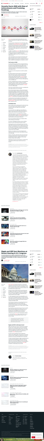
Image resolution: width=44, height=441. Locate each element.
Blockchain (3, 420)
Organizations (11, 417)
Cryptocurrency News (21, 150)
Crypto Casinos (27, 3)
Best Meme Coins (18, 424)
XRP (12, 284)
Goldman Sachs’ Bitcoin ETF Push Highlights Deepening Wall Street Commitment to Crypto (18, 218)
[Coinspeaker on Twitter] (37, 0)
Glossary (10, 423)
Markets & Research (32, 3)
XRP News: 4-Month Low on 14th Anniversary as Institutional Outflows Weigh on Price (18, 370)
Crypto (3, 419)
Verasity (9, 39)
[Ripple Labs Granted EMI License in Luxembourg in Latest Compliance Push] (5, 402)
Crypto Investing (17, 3)
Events (10, 420)
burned (17, 50)
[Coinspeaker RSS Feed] (42, 0)
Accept (33, 437)
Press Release (4, 422)
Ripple (9, 284)
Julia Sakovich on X (15, 201)
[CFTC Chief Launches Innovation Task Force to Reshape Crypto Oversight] (5, 226)
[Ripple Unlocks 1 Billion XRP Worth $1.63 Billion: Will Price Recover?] (5, 394)
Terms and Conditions (31, 424)
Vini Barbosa (13, 396)
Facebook (4, 42)
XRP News (11, 368)
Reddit (4, 48)
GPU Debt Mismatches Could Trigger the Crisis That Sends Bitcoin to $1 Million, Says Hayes (19, 210)
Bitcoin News (12, 208)
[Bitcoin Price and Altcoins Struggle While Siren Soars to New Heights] (5, 242)
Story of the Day (4, 416)
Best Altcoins (18, 418)
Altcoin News (10, 150)
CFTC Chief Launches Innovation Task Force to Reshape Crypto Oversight (18, 226)
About (31, 416)
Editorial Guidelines (31, 421)
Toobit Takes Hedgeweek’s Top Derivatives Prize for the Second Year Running (38, 48)
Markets (3, 417)
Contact (31, 417)
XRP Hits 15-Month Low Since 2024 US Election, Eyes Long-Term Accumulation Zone (19, 378)
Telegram (4, 47)
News (9, 3)
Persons (10, 419)
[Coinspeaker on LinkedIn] (40, 0)
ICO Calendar (22, 3)
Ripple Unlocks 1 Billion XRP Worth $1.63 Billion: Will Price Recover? (19, 394)
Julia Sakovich (6, 14)
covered (24, 342)
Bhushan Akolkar (13, 379)
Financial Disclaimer (31, 426)
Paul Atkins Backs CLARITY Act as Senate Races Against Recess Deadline (38, 36)
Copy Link (4, 51)
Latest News (33, 24)
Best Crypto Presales (17, 421)
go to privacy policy (39, 437)
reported (14, 331)
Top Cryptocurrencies (35, 5)
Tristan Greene (13, 388)
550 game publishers (11, 100)
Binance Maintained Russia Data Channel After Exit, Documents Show (38, 29)
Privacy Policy (32, 428)
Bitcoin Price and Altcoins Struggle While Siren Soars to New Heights (18, 242)
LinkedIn (4, 50)
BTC (10, 96)
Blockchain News (15, 150)
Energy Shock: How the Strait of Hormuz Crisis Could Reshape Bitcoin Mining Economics (19, 234)
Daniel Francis (13, 212)
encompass (25, 84)
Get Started (38, 439)
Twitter (4, 44)
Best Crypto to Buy (18, 417)
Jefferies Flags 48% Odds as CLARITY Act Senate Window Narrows (38, 41)
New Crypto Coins (18, 422)
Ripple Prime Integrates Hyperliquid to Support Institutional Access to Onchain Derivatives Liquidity (18, 386)
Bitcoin (16, 313)
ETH (12, 96)
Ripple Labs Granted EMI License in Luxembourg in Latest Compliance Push (19, 402)
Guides (12, 3)
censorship (22, 76)
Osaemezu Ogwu (7, 260)
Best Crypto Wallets (17, 426)
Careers (31, 419)
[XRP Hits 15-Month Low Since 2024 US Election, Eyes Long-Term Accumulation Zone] (5, 378)
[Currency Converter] (42, 3)
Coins (9, 416)
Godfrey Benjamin (13, 404)
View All (40, 22)
